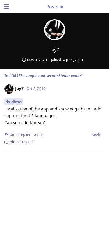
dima (16, 102)
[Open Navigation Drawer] (6, 6)
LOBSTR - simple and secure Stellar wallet (45, 75)
